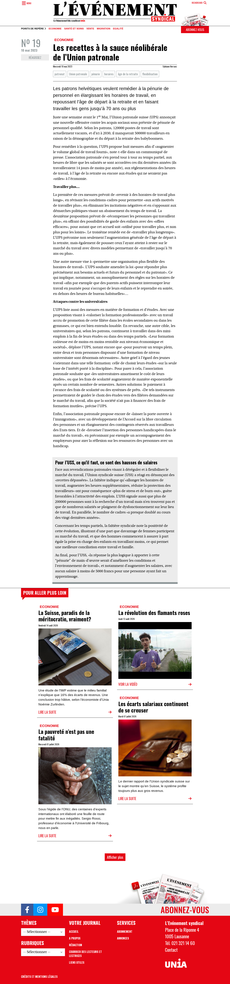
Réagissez (35, 57)
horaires (108, 74)
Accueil (74, 932)
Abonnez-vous (195, 29)
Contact (171, 949)
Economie (55, 29)
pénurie (95, 74)
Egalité (118, 29)
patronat (60, 74)
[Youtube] (55, 910)
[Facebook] (27, 910)
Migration (103, 29)
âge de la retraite (128, 74)
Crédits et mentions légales (39, 977)
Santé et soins (74, 29)
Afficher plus (115, 857)
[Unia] (176, 963)
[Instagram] (40, 910)
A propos (74, 938)
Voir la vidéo (127, 684)
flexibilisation (150, 74)
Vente (90, 29)
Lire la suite (47, 712)
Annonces (123, 938)
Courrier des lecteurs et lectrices (85, 954)
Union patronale (78, 74)
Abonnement (124, 932)
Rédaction (75, 945)
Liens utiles (76, 962)
